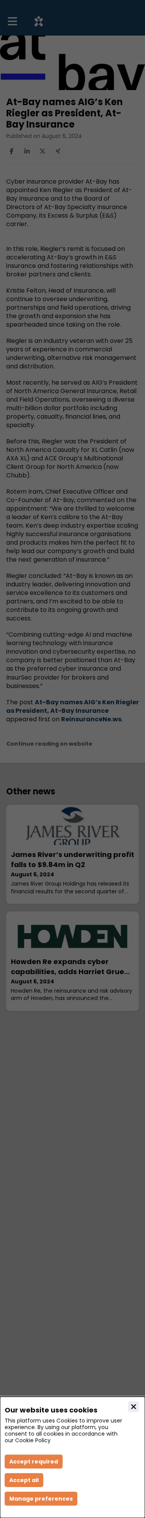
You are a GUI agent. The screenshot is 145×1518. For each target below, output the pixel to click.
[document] (72, 1457)
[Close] (133, 1406)
